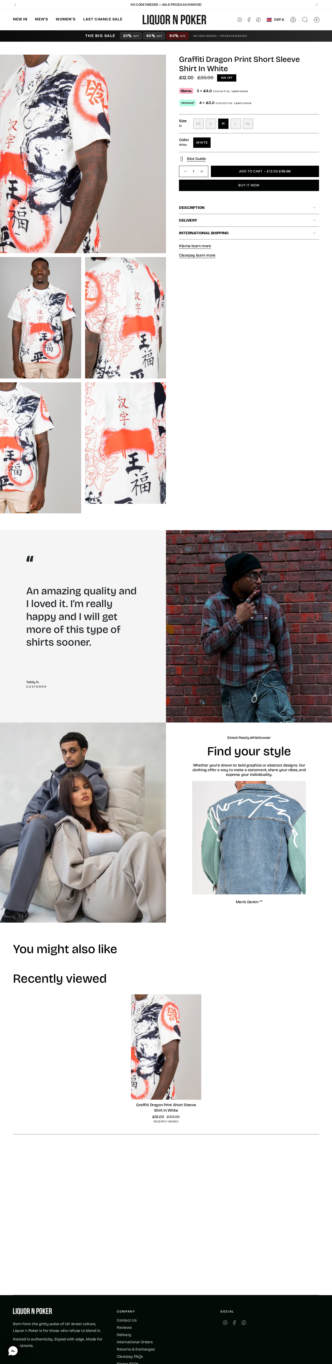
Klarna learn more (195, 246)
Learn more (240, 91)
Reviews (124, 1327)
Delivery (188, 220)
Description (192, 207)
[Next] (316, 4)
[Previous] (15, 4)
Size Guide (196, 158)
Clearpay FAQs (130, 1356)
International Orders (135, 1342)
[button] (20, 19)
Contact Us (126, 1320)
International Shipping (204, 233)
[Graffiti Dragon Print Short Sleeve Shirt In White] (166, 1047)
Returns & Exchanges (136, 1349)
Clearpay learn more (197, 255)
